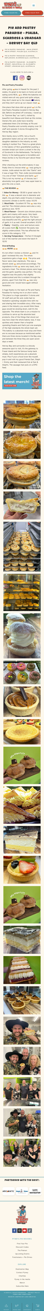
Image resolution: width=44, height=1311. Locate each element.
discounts (27, 1309)
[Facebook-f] (14, 1230)
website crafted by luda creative (22, 1297)
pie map (6, 1309)
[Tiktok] (29, 1230)
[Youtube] (24, 1230)
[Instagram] (19, 1230)
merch (37, 1309)
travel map (17, 1309)
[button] (33, 5)
